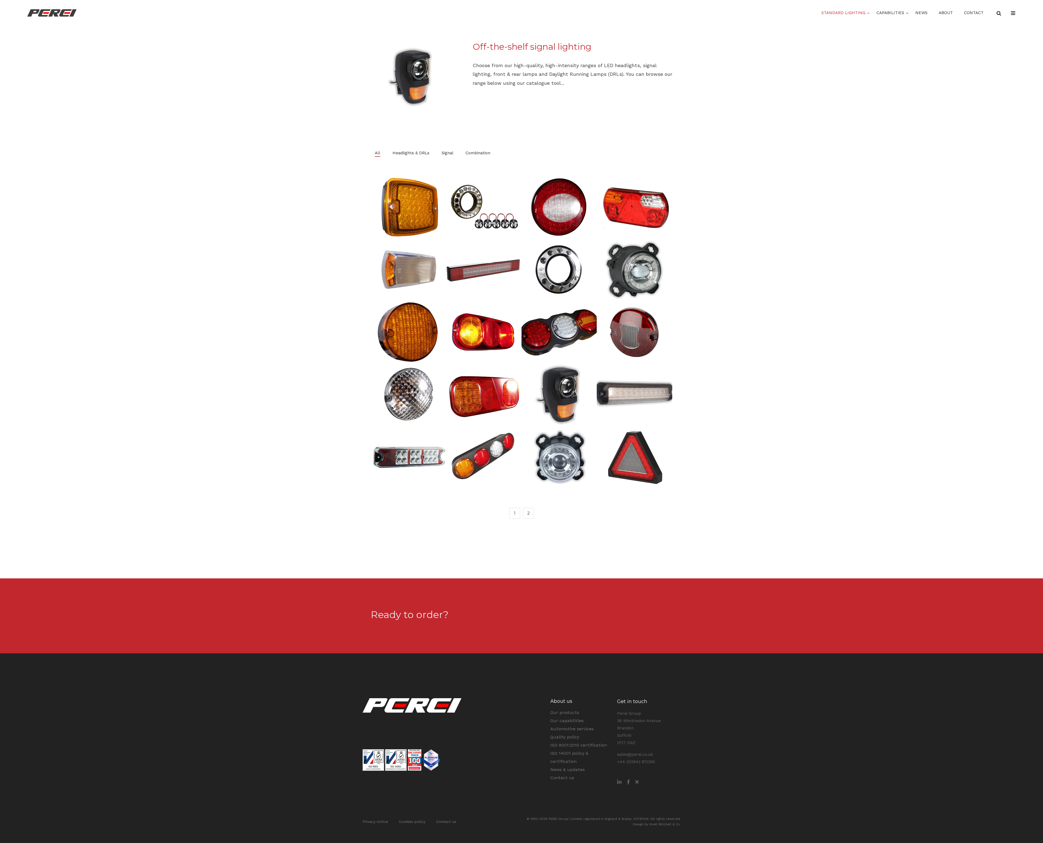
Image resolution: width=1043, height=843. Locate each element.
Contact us (651, 613)
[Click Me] (619, 782)
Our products (564, 712)
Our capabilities (567, 720)
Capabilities (890, 12)
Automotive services (572, 728)
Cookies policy (412, 821)
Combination (478, 153)
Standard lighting (843, 12)
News (921, 12)
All (377, 153)
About (946, 12)
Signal (447, 153)
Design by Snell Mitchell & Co (656, 824)
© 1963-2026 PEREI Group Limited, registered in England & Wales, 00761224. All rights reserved (603, 819)
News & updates (567, 769)
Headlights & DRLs (410, 153)
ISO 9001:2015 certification (578, 745)
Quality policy (564, 736)
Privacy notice (375, 821)
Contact (974, 12)
